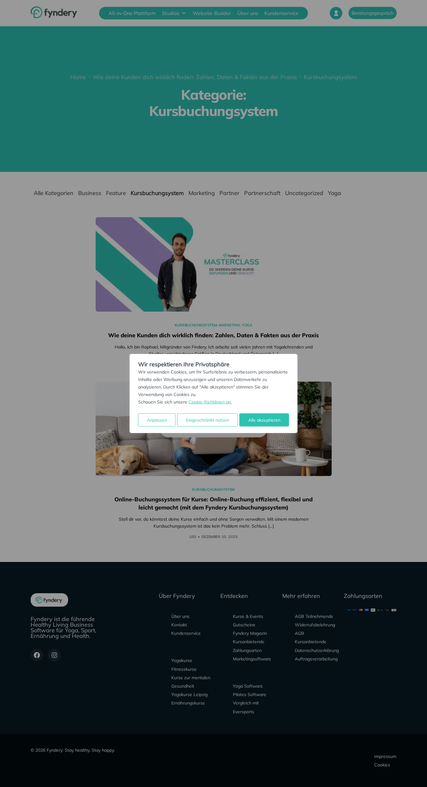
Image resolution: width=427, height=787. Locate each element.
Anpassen (157, 420)
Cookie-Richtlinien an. (210, 402)
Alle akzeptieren (264, 420)
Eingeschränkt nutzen (207, 420)
